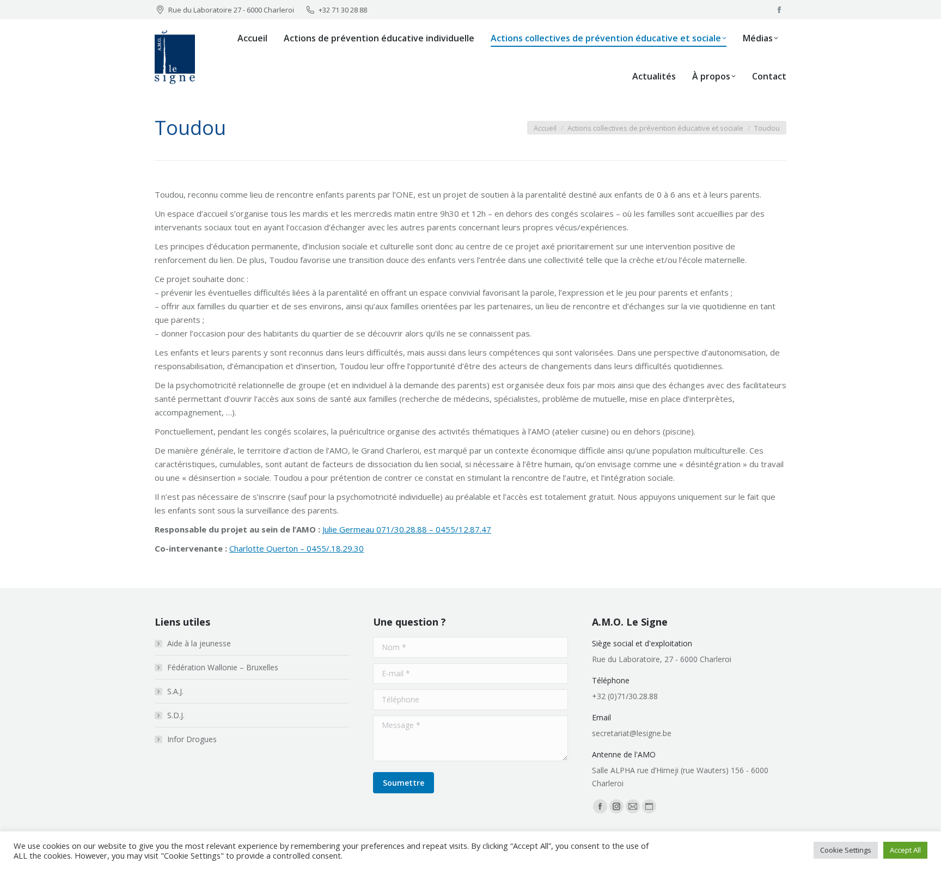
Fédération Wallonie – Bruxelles (222, 667)
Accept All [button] (905, 850)
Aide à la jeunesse (199, 643)
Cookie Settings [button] (845, 850)
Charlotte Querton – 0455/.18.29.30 (296, 548)
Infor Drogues (192, 739)
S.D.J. (176, 715)
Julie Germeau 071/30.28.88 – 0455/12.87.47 (406, 529)
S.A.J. (175, 691)
